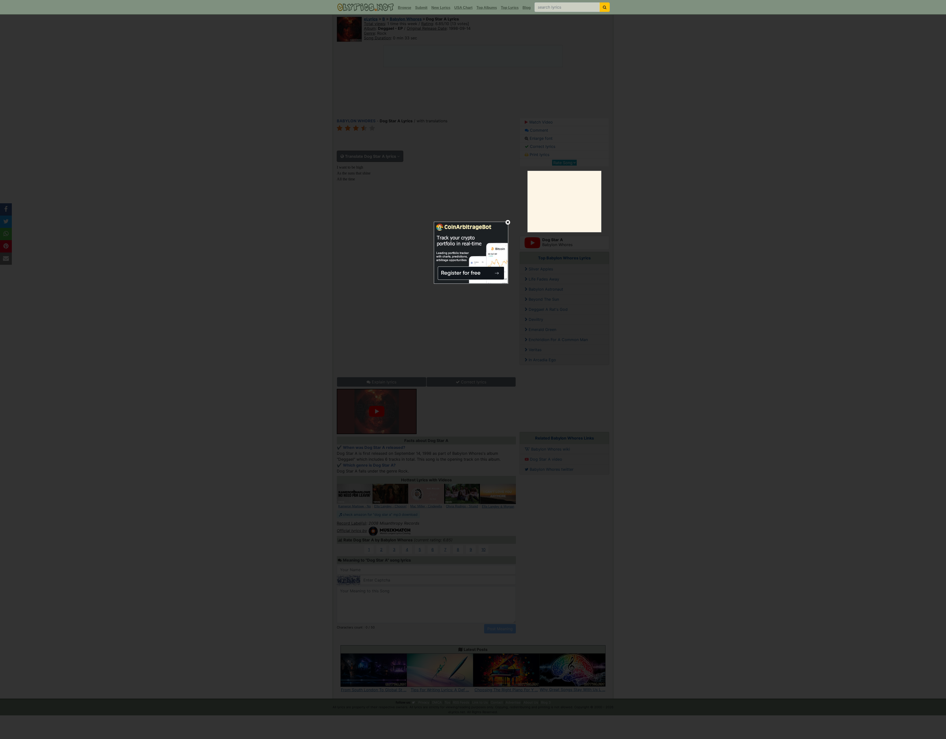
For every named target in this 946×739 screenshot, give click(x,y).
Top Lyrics (510, 7)
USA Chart (463, 7)
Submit (421, 7)
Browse (404, 7)
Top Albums (486, 7)
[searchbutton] (605, 7)
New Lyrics (440, 7)
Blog (527, 7)
